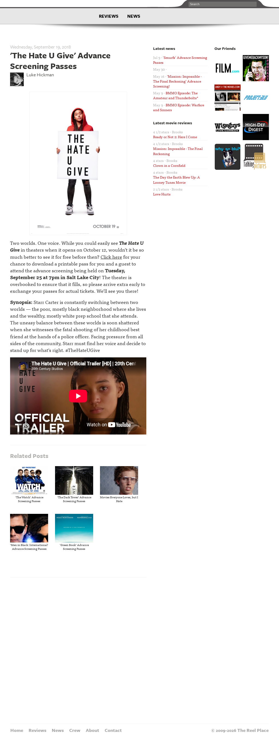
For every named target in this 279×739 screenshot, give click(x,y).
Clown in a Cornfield (169, 165)
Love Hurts (162, 194)
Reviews (109, 16)
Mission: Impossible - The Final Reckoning (178, 151)
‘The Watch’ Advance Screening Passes (29, 498)
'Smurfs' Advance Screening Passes (180, 60)
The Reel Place (46, 13)
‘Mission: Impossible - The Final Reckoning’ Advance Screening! (177, 81)
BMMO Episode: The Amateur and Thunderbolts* (175, 95)
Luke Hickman (40, 74)
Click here (111, 257)
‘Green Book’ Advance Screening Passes (74, 546)
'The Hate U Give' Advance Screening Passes (60, 60)
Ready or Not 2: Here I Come (175, 137)
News (133, 16)
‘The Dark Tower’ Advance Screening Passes (74, 498)
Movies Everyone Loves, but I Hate (119, 498)
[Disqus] (78, 650)
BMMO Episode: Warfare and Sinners (178, 107)
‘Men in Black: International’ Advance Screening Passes (29, 546)
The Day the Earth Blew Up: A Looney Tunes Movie (176, 179)
